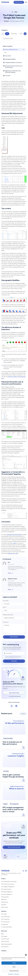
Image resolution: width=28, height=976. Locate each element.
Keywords (3, 904)
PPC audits (4, 914)
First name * (6, 600)
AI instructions (5, 946)
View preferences (14, 970)
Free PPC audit (5, 939)
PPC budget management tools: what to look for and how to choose (13, 810)
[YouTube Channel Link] (26, 871)
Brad (7, 21)
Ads (21, 33)
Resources (4, 931)
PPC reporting (4, 897)
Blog (2, 933)
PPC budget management (8, 886)
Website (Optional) (8, 614)
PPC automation (5, 921)
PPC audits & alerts (6, 889)
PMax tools (4, 899)
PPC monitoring (5, 919)
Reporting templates (6, 944)
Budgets (5, 803)
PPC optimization (5, 916)
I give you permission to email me (13, 656)
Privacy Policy (16, 974)
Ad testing (14, 33)
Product (3, 878)
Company (3, 950)
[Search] (4, 38)
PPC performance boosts (7, 884)
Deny (14, 966)
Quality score (4, 902)
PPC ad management (6, 894)
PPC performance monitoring (8, 881)
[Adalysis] (5, 2)
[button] (26, 955)
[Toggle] (24, 50)
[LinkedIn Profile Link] (23, 871)
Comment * (6, 622)
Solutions (3, 911)
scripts (14, 543)
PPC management (14, 803)
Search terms (4, 907)
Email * (4, 607)
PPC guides (4, 936)
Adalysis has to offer (13, 553)
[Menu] (26, 2)
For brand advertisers (6, 927)
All (7, 33)
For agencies (4, 924)
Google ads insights (8, 738)
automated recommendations (14, 534)
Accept (14, 963)
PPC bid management (6, 891)
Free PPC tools (5, 941)
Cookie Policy (10, 974)
